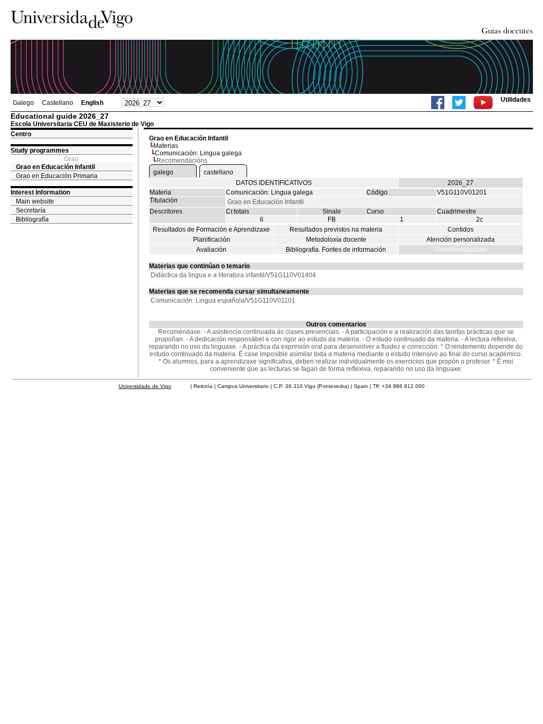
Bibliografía (32, 219)
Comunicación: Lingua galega (198, 153)
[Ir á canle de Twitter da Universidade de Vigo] (459, 102)
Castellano (57, 103)
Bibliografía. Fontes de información (336, 249)
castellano (218, 172)
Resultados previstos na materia (336, 229)
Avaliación (211, 249)
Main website (35, 201)
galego (163, 172)
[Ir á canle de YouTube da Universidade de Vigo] (483, 102)
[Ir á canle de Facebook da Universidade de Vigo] (437, 102)
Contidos (461, 229)
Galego (23, 103)
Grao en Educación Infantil (55, 167)
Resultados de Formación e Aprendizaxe (211, 229)
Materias (165, 145)
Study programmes (40, 150)
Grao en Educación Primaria (57, 176)
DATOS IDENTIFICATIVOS (274, 183)
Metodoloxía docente (336, 239)
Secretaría (31, 210)
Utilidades (516, 99)
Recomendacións (460, 249)
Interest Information (40, 192)
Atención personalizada (460, 239)
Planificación (211, 239)
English (92, 103)
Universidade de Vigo (145, 386)
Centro (21, 134)
